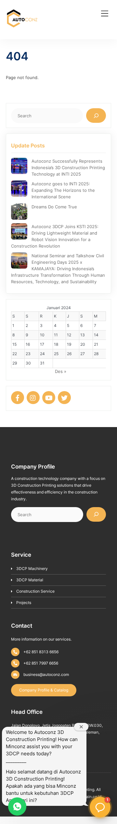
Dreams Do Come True (54, 206)
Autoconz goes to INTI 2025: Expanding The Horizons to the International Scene (63, 190)
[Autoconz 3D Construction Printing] (22, 32)
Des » (60, 371)
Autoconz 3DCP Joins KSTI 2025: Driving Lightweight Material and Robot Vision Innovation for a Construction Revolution (54, 236)
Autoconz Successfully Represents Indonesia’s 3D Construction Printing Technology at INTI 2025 (68, 167)
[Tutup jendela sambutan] (81, 727)
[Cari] (96, 115)
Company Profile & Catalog (43, 690)
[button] (100, 807)
